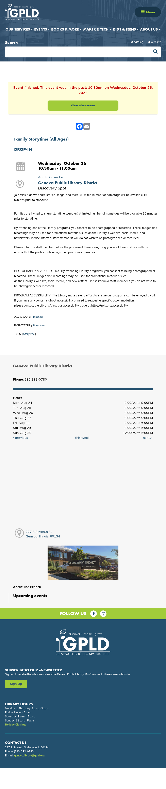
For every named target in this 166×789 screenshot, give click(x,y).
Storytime (29, 334)
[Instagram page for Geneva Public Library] (103, 613)
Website (156, 42)
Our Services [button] (18, 29)
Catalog (138, 42)
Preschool (37, 317)
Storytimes (38, 325)
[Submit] (155, 52)
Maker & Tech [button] (96, 29)
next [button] (146, 438)
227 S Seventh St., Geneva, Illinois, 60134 (43, 534)
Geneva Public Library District (67, 182)
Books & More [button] (65, 29)
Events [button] (41, 29)
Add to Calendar (50, 177)
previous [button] (21, 438)
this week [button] (82, 438)
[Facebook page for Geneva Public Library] (93, 613)
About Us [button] (149, 29)
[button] (143, 12)
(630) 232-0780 (24, 751)
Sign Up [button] (16, 684)
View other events (83, 105)
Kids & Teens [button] (125, 29)
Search (11, 42)
